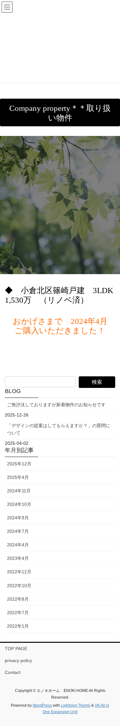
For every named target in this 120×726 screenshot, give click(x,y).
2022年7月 (18, 612)
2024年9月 (18, 517)
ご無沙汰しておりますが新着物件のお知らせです (56, 404)
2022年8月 (18, 599)
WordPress (42, 705)
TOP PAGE (16, 648)
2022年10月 (19, 585)
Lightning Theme (75, 705)
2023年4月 (18, 558)
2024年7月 (18, 531)
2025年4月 (18, 477)
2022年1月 (18, 626)
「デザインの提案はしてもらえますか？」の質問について (58, 429)
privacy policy (18, 660)
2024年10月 (19, 504)
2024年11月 (19, 490)
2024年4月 (18, 544)
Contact (12, 672)
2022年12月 (19, 571)
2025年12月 (19, 463)
